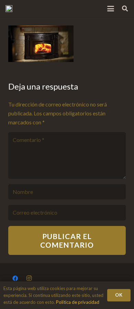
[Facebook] (15, 278)
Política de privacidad (77, 302)
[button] (111, 8)
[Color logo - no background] (8, 8)
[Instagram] (29, 278)
